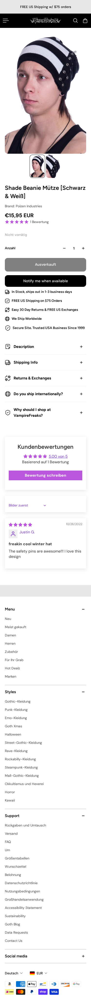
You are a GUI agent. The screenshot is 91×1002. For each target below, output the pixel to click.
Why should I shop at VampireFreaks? (32, 412)
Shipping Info (26, 362)
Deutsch (11, 973)
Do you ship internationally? (38, 394)
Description (24, 346)
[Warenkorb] (85, 20)
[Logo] (45, 20)
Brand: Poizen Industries (23, 206)
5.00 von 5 (58, 456)
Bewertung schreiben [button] (45, 475)
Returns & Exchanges (32, 378)
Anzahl (10, 248)
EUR (40, 973)
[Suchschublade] (75, 20)
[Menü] (6, 20)
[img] (20, 524)
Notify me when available (45, 281)
